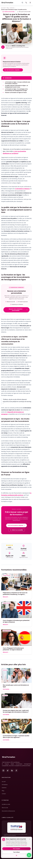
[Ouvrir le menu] (30, 2)
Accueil (4, 781)
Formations (5, 784)
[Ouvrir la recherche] (22, 2)
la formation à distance (22, 188)
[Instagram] (3, 770)
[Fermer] (30, 839)
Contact (4, 793)
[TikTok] (7, 770)
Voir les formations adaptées (12, 70)
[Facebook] (16, 770)
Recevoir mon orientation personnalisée (15, 309)
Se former (12, 7)
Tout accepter (16, 848)
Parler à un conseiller (17, 530)
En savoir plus (24, 845)
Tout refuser (16, 852)
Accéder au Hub (6, 804)
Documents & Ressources (8, 811)
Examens (4, 787)
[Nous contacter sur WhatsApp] (29, 855)
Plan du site (5, 807)
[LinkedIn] (12, 770)
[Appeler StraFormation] (26, 2)
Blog (8, 7)
